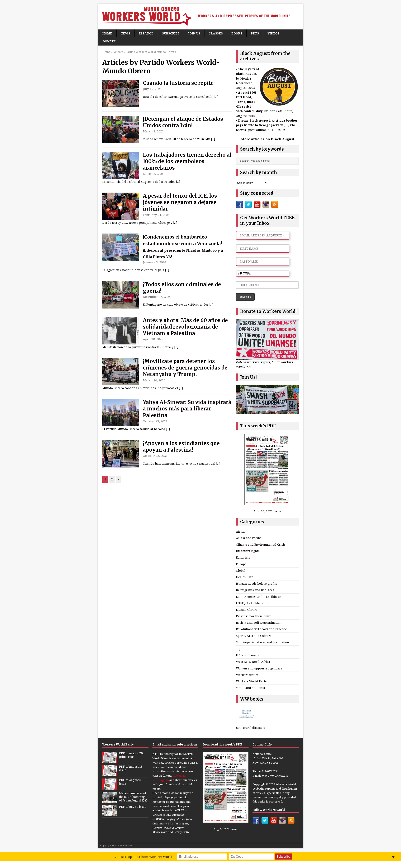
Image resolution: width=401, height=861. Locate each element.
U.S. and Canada (247, 655)
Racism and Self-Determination (259, 623)
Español (146, 33)
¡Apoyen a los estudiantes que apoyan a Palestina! (181, 446)
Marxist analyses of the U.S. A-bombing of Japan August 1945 (133, 797)
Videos (273, 33)
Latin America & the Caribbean (258, 597)
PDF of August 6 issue (130, 781)
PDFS (255, 33)
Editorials (243, 557)
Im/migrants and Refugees (255, 590)
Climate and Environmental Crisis (261, 544)
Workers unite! (247, 675)
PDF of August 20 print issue (131, 755)
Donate (109, 41)
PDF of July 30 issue (132, 807)
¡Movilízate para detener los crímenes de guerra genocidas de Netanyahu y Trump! (185, 367)
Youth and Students (250, 688)
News (125, 33)
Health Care (244, 577)
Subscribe (171, 33)
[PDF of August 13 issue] (109, 774)
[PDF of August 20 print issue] (109, 760)
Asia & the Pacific (248, 538)
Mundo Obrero (247, 610)
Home (107, 33)
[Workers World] (200, 16)
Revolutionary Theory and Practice (261, 629)
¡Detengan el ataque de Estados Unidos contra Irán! (183, 122)
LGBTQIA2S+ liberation (252, 603)
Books (236, 33)
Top (238, 649)
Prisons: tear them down (254, 616)
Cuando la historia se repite (178, 83)
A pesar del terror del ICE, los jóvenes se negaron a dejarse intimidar (180, 202)
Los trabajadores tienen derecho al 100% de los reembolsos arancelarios (187, 161)
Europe (241, 564)
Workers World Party (251, 681)
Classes (216, 33)
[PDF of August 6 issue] (109, 787)
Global (240, 571)
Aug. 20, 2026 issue (267, 511)
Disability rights (248, 551)
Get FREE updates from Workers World (143, 857)
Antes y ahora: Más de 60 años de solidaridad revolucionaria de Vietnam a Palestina (185, 327)
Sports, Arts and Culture (254, 636)
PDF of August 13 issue (130, 768)
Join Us (194, 33)
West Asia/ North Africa (253, 662)
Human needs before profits (256, 583)
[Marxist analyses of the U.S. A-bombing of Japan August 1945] (109, 801)
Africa (240, 531)
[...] (216, 97)
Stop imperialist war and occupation (262, 642)
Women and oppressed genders (259, 668)
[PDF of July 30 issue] (109, 814)
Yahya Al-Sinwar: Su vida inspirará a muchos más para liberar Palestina (187, 408)
